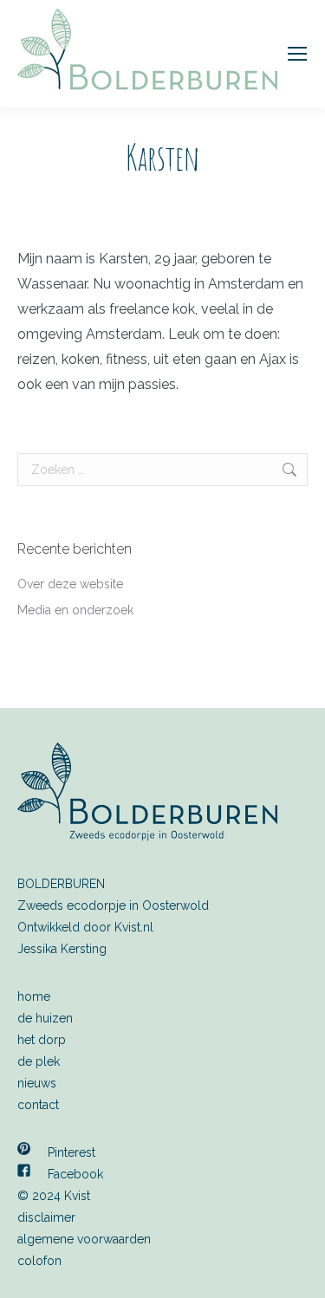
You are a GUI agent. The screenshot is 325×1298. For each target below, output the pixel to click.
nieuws (36, 1083)
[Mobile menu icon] (297, 53)
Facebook (75, 1174)
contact (38, 1105)
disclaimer (46, 1217)
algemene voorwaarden (84, 1239)
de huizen (45, 1018)
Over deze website (70, 584)
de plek (38, 1061)
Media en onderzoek (75, 610)
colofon (39, 1261)
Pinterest (71, 1152)
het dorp (41, 1040)
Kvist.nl (133, 927)
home (33, 996)
